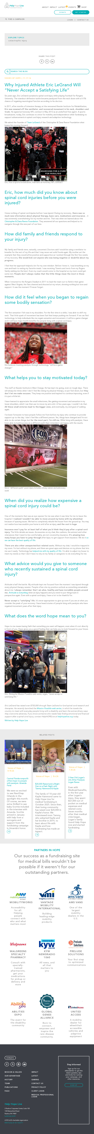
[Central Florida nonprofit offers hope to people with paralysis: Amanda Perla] (18, 752)
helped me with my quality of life (47, 551)
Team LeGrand (33, 123)
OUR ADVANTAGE (12, 1076)
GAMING (35, 1080)
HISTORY (9, 1080)
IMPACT (34, 1072)
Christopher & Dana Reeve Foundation (21, 222)
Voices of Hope (13, 78)
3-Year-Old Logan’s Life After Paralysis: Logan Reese (76, 780)
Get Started (80, 12)
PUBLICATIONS (11, 1087)
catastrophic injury (17, 41)
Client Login (37, 1091)
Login (70, 20)
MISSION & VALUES (13, 1072)
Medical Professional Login (42, 1096)
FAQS (7, 1091)
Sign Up (73, 1085)
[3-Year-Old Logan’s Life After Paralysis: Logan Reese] (77, 751)
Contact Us (83, 20)
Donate (62, 12)
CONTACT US (37, 1083)
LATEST (34, 1076)
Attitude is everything (18, 593)
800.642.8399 (10, 1116)
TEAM (7, 1083)
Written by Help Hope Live (16, 721)
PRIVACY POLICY (38, 1087)
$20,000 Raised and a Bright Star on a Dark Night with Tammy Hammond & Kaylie (47, 786)
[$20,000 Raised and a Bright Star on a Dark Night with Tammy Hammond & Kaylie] (48, 756)
